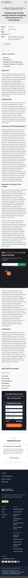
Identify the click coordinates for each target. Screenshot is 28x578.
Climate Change (19, 7)
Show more (5, 481)
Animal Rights (5, 383)
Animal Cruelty (6, 378)
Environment (11, 7)
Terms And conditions (16, 266)
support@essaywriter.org (8, 558)
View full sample (14, 458)
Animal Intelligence (7, 381)
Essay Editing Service (16, 515)
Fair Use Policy (5, 572)
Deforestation (21, 36)
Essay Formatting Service (17, 528)
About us (4, 509)
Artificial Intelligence (7, 476)
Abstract (6, 57)
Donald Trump (11, 38)
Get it (22, 264)
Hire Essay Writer (17, 511)
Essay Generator (17, 542)
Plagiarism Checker (18, 539)
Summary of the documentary (12, 62)
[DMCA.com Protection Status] (5, 502)
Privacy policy (23, 266)
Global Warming (16, 39)
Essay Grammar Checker (17, 545)
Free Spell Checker (18, 549)
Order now (14, 425)
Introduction (7, 60)
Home (6, 7)
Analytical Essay (12, 29)
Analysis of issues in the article (13, 64)
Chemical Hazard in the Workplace (12, 446)
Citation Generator (18, 551)
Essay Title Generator (16, 535)
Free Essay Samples (18, 509)
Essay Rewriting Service (17, 519)
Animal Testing (6, 385)
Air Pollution (5, 376)
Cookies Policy (21, 572)
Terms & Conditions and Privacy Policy (10, 570)
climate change (13, 153)
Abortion (4, 473)
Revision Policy (5, 573)
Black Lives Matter (6, 479)
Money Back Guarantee (15, 573)
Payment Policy (12, 572)
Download (7, 44)
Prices (3, 517)
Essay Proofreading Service (18, 523)
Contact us (4, 514)
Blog (3, 511)
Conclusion (6, 66)
